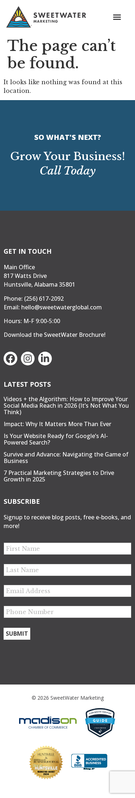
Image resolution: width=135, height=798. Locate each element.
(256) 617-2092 (44, 299)
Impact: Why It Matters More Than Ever (57, 424)
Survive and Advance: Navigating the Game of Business (66, 457)
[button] (117, 16)
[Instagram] (28, 358)
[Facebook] (10, 358)
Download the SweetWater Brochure (54, 335)
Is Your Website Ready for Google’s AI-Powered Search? (56, 439)
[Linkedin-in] (45, 358)
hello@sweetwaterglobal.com (61, 307)
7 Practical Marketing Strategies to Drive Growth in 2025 (59, 476)
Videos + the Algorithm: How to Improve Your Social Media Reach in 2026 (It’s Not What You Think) (66, 405)
